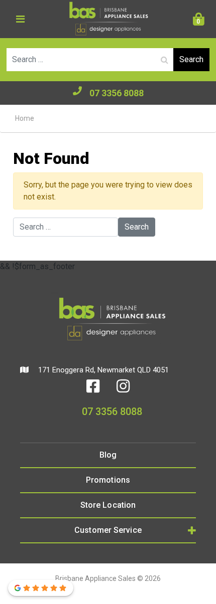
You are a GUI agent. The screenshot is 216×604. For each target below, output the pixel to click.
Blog (108, 455)
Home (24, 118)
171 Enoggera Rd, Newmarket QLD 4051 (102, 369)
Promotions (108, 480)
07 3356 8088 (116, 93)
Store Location (108, 505)
